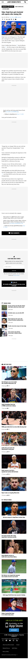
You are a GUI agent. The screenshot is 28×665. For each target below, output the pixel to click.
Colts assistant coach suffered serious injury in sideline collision (15, 332)
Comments (19, 17)
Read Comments (14, 233)
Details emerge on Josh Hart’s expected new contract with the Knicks (10, 471)
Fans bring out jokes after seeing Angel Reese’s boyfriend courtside (9, 536)
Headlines (11, 6)
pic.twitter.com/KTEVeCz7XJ (16, 223)
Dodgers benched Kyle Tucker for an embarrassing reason (8, 614)
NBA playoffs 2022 (19, 6)
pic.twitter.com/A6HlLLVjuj (12, 111)
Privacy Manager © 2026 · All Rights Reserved (10, 638)
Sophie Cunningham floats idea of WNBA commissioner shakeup (9, 405)
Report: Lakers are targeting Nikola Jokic (10, 492)
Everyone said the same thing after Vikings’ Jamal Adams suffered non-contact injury (16, 306)
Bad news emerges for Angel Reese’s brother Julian (14, 517)
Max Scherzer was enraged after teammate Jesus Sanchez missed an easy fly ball (11, 575)
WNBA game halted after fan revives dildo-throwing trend (14, 426)
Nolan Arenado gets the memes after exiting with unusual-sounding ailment (15, 319)
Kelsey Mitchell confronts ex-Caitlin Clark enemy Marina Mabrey (9, 556)
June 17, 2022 (20, 114)
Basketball (4, 6)
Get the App (14, 630)
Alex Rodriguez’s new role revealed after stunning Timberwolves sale (9, 382)
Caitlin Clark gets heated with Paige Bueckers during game (8, 448)
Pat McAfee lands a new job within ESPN (16, 313)
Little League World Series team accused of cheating (14, 595)
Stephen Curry (6, 9)
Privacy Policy (16, 275)
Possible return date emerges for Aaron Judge (17, 326)
